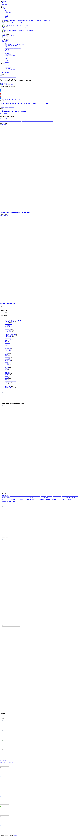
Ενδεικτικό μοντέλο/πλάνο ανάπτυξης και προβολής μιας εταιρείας (24, 103)
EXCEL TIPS (7, 50)
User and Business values (14, 33)
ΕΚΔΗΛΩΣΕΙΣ (7, 357)
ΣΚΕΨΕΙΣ (6, 15)
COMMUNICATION (23, 496)
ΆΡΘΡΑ (3, 8)
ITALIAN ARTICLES (9, 330)
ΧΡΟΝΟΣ (12, 501)
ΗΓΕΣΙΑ (6, 362)
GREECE (54, 496)
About (6, 58)
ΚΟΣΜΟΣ (7, 367)
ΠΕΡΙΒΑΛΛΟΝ (8, 371)
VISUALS (6, 345)
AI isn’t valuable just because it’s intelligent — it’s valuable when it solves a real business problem (30, 20)
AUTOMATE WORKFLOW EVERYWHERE (13, 48)
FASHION (7, 328)
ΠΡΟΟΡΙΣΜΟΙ (8, 373)
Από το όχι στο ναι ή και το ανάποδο (13, 111)
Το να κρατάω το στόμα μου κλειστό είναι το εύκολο (21, 27)
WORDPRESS (7, 347)
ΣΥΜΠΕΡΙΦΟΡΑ (52, 499)
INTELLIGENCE (8, 329)
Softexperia (15, 835)
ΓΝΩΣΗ (6, 354)
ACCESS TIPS (7, 49)
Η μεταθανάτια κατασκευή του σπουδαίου (30, 38)
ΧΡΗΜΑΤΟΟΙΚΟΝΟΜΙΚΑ (10, 55)
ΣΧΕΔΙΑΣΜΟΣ (7, 377)
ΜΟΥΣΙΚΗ (7, 368)
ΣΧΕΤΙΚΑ (4, 7)
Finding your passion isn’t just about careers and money (23, 22)
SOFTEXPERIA (8, 67)
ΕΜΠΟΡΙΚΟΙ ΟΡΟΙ (8, 359)
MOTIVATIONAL (8, 336)
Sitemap (6, 17)
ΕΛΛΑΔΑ (6, 11)
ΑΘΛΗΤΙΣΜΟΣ (8, 348)
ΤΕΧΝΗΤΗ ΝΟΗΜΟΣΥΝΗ (10, 381)
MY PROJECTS (8, 338)
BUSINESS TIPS (12, 496)
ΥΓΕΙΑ (6, 383)
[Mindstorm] (3, 75)
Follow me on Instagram (6, 762)
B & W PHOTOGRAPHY (9, 321)
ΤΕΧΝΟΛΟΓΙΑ (7, 382)
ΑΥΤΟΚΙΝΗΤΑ (8, 352)
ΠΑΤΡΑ (6, 369)
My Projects (7, 46)
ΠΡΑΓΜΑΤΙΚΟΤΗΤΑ (10, 99)
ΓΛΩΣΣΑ (6, 353)
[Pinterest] (39, 93)
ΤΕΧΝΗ (6, 379)
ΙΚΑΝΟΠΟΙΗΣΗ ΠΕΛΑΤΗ (10, 69)
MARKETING (7, 53)
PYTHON (7, 62)
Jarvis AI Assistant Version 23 (11, 45)
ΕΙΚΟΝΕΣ (57, 497)
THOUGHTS (7, 343)
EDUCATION (7, 325)
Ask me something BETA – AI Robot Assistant (14, 44)
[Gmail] (39, 96)
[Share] (39, 98)
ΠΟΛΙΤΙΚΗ (7, 372)
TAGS (3, 63)
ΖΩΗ (3, 499)
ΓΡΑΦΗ (6, 355)
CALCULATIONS (16, 496)
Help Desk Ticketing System (22, 25)
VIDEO (6, 344)
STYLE (6, 341)
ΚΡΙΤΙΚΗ (21, 499)
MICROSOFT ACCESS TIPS (10, 334)
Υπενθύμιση (11, 35)
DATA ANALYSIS (8, 52)
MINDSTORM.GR (74, 496)
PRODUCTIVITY (8, 339)
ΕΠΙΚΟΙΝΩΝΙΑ (8, 12)
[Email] (39, 95)
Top (0, 837)
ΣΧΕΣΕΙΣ (6, 16)
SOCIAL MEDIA (8, 54)
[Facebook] (39, 90)
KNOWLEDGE (58, 496)
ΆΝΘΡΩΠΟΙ (7, 68)
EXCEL (39, 496)
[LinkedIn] (39, 91)
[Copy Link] (39, 94)
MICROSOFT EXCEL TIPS (10, 335)
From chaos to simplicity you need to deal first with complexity (19, 30)
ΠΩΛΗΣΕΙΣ (7, 374)
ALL (5, 10)
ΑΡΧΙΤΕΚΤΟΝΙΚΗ (8, 350)
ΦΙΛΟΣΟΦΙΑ (7, 385)
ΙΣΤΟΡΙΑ (6, 363)
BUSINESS (4, 41)
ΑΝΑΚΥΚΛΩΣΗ (8, 349)
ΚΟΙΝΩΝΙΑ (7, 14)
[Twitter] (39, 92)
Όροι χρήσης (3, 760)
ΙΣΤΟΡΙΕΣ (7, 71)
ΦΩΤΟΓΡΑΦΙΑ (8, 386)
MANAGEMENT (8, 331)
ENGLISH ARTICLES (6, 57)
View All (6, 19)
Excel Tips (7, 60)
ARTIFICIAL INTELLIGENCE (10, 319)
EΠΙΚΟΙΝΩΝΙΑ (49, 496)
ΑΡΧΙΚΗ (4, 6)
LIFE (62, 496)
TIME (31, 498)
